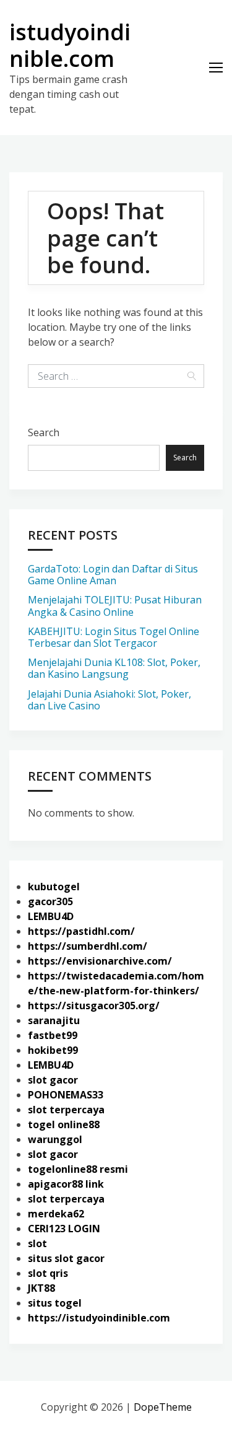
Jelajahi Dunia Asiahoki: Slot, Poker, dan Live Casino (109, 699)
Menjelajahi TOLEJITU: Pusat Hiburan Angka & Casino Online (115, 605)
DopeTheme (163, 1407)
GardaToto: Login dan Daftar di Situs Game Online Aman (113, 574)
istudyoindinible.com (70, 45)
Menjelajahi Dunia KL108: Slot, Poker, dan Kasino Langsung (114, 668)
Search (43, 432)
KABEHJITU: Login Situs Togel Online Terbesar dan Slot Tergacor (113, 637)
